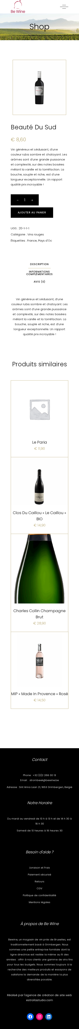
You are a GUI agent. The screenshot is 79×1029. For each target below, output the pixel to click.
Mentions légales (39, 902)
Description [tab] (39, 264)
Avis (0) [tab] (39, 281)
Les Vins (29, 389)
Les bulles (39, 547)
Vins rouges (35, 234)
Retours (39, 881)
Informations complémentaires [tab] (39, 273)
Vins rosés (39, 645)
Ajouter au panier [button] (39, 451)
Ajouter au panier (32, 212)
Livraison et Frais (39, 867)
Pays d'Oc (45, 241)
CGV (39, 888)
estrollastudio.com (39, 1000)
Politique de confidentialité (39, 895)
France (32, 241)
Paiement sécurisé (39, 874)
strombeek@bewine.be (44, 780)
